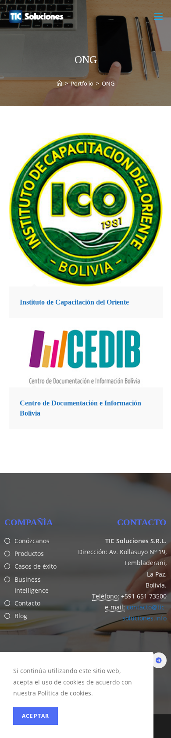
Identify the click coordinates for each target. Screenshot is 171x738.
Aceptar (35, 716)
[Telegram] (159, 660)
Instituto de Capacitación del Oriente (74, 302)
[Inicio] (59, 83)
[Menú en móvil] (158, 16)
